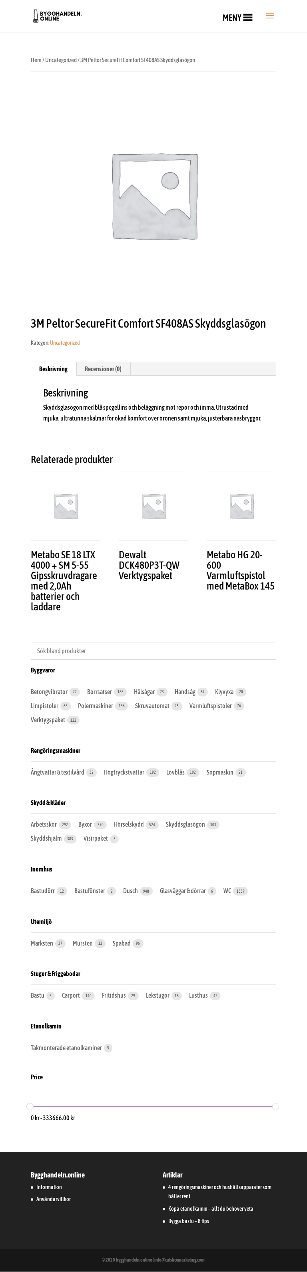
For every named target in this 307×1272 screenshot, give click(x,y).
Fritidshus (114, 995)
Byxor (85, 824)
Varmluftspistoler (211, 705)
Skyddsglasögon (186, 824)
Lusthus (199, 995)
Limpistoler (45, 705)
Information (49, 1187)
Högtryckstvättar (124, 772)
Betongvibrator (49, 691)
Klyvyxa (224, 691)
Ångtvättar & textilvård (58, 772)
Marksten (42, 943)
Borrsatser (100, 691)
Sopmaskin (220, 772)
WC (227, 890)
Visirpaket (96, 838)
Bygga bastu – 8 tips (188, 1221)
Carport (71, 995)
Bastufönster (90, 890)
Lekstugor (158, 995)
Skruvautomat (152, 705)
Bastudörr (43, 890)
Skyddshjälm (47, 838)
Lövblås (175, 772)
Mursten (83, 943)
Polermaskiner (96, 705)
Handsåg (185, 691)
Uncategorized (61, 59)
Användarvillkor (53, 1199)
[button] (232, 18)
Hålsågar (144, 691)
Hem (36, 59)
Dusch (131, 890)
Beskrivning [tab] (53, 368)
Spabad (122, 943)
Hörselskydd (129, 824)
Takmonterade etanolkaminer (67, 1047)
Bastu (38, 995)
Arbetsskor (44, 824)
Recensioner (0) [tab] (103, 368)
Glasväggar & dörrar (183, 890)
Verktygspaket (48, 719)
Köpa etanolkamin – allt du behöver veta (210, 1209)
